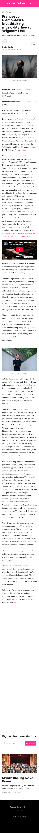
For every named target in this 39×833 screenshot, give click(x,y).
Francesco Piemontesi (25, 119)
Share (33, 45)
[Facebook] (21, 811)
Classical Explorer (16, 807)
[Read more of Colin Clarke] (4, 41)
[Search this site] (31, 3)
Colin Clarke (7, 47)
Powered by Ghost (19, 816)
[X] (17, 811)
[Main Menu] (35, 3)
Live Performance (9, 12)
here (4, 599)
